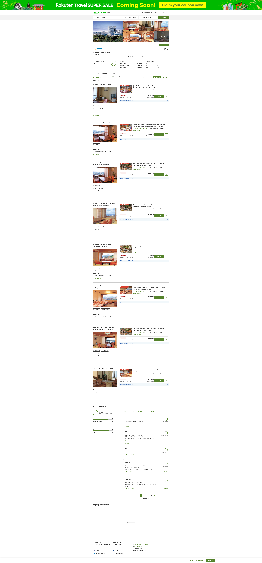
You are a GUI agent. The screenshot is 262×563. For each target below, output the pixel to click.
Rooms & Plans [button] (103, 45)
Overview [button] (96, 45)
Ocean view (131, 77)
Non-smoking (139, 77)
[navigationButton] (138, 495)
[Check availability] (166, 96)
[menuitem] (146, 12)
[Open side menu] (168, 13)
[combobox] (106, 17)
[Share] (168, 49)
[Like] (165, 49)
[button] (99, 12)
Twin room (123, 77)
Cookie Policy (93, 560)
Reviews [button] (110, 45)
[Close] (259, 560)
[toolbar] (128, 17)
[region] (131, 560)
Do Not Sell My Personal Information (196, 560)
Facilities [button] (116, 45)
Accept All (210, 560)
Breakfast (116, 77)
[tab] (157, 77)
